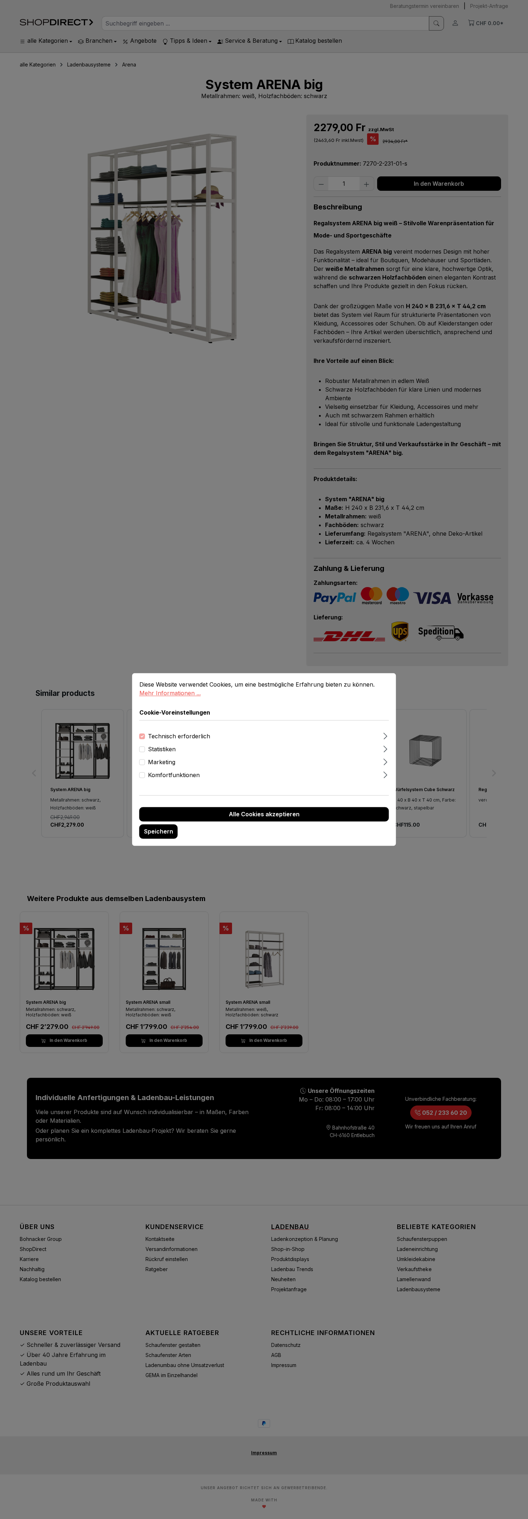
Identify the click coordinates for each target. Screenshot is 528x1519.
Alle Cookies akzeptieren (264, 814)
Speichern (158, 831)
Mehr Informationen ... (170, 693)
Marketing (161, 762)
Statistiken (162, 749)
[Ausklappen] (385, 735)
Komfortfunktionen (174, 775)
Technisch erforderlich (179, 736)
